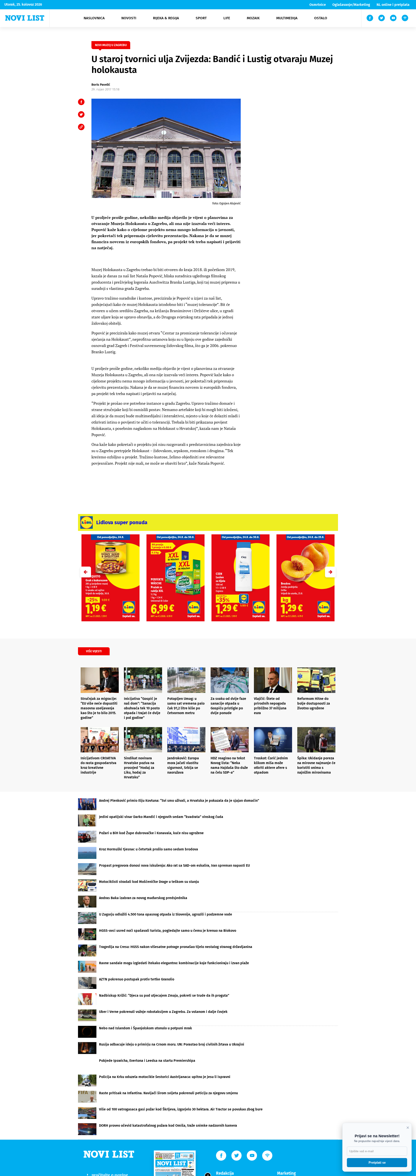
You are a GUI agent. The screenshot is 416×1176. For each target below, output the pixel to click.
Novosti (128, 18)
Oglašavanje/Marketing (351, 5)
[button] (330, 572)
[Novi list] (24, 18)
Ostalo (320, 18)
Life (226, 18)
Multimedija (286, 18)
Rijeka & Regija (166, 18)
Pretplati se (377, 1162)
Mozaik (253, 18)
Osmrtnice (317, 5)
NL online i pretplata (393, 5)
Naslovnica (94, 18)
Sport (201, 18)
